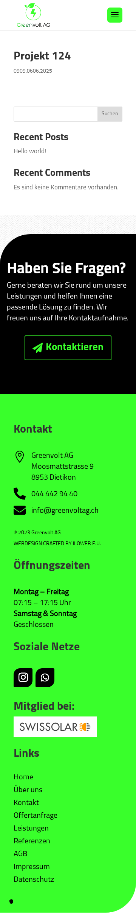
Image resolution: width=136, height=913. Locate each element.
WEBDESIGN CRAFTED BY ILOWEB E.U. (57, 544)
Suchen (110, 114)
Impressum (32, 867)
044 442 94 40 (54, 494)
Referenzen (32, 841)
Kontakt (26, 803)
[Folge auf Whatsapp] (45, 677)
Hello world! (30, 151)
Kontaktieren (75, 348)
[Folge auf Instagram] (23, 677)
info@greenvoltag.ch (65, 511)
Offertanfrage (35, 816)
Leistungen (31, 828)
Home (23, 777)
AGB (20, 854)
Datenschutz (34, 880)
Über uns (28, 790)
